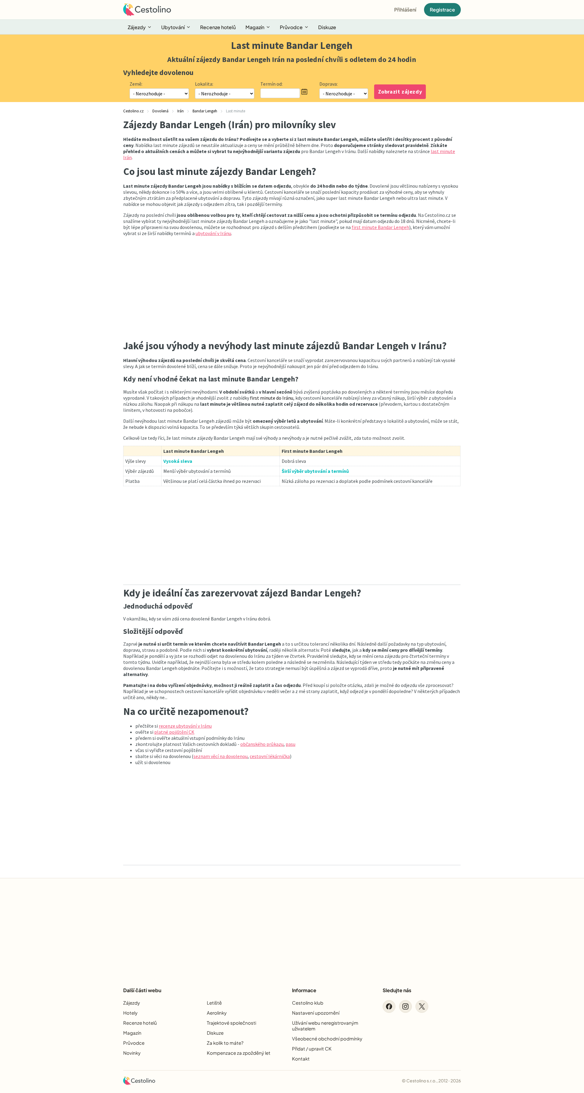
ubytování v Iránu (213, 233)
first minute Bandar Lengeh (380, 227)
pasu (290, 744)
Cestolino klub (307, 1003)
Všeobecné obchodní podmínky (327, 1038)
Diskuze (327, 27)
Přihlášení (405, 9)
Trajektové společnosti (231, 1023)
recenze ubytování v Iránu (185, 726)
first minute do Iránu (271, 398)
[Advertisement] (292, 286)
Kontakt (301, 1058)
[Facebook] (389, 1006)
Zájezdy (137, 27)
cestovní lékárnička (270, 756)
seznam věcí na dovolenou (220, 756)
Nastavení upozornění (315, 1013)
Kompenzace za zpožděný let (238, 1053)
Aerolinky (217, 1013)
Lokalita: (204, 84)
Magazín (254, 27)
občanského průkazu (261, 744)
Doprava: (328, 84)
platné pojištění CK (174, 732)
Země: (136, 84)
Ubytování (173, 27)
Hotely (130, 1013)
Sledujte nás (397, 990)
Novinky (132, 1053)
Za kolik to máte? (225, 1043)
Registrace (442, 9)
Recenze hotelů (218, 27)
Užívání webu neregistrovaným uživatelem (325, 1025)
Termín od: (271, 84)
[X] (421, 1006)
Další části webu (142, 990)
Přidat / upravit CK (312, 1048)
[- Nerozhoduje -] (343, 93)
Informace (304, 990)
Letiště (214, 1003)
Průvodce (291, 27)
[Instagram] (405, 1006)
